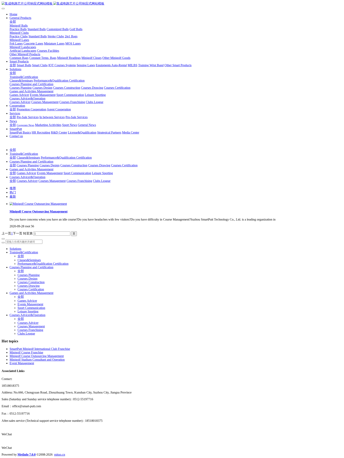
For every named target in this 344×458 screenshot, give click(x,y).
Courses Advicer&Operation (27, 177)
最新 (13, 196)
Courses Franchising (79, 181)
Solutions (15, 248)
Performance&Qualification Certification (66, 157)
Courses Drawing (99, 165)
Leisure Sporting (102, 173)
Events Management (50, 173)
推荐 (13, 188)
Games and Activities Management (31, 169)
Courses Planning (28, 165)
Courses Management (52, 181)
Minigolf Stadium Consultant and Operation (37, 359)
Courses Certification (124, 165)
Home (13, 14)
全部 (13, 21)
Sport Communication (77, 173)
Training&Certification (24, 153)
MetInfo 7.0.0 (27, 454)
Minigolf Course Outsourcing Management (37, 356)
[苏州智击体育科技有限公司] (172, 4)
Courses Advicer (27, 181)
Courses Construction (73, 165)
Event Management (22, 363)
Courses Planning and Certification (31, 161)
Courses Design (50, 165)
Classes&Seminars (28, 157)
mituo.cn (59, 454)
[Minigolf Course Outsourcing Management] (38, 203)
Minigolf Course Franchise (26, 352)
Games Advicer (26, 173)
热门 (13, 192)
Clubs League (101, 181)
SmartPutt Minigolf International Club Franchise (40, 349)
